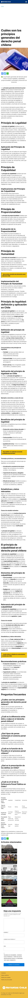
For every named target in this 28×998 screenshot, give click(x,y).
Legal (2, 6)
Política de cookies (5, 977)
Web (5, 946)
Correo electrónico (10, 939)
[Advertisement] (14, 18)
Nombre (6, 932)
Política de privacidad (6, 979)
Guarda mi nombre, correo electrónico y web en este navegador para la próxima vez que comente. (13, 957)
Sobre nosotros (5, 975)
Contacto (3, 973)
